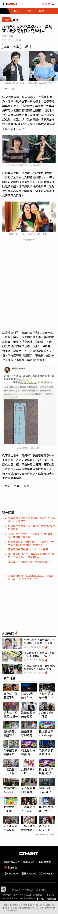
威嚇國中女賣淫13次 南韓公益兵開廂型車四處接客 (31, 527)
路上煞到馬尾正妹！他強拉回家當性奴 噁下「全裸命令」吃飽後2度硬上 (31, 555)
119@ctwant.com (29, 578)
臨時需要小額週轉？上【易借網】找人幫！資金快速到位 (10, 733)
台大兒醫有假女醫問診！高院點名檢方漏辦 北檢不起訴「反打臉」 (29, 790)
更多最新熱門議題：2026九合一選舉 (28, 549)
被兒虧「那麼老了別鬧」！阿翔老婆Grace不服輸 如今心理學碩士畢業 (10, 695)
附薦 (26, 46)
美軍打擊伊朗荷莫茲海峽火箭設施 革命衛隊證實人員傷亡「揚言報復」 (11, 790)
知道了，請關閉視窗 (48, 898)
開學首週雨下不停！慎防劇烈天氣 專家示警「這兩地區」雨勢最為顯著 (11, 809)
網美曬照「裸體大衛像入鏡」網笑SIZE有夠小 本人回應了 (31, 519)
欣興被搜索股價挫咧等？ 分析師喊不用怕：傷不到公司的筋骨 (46, 752)
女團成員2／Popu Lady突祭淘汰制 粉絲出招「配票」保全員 (28, 771)
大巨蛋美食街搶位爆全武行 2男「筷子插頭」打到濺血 (10, 828)
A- (13, 88)
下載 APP (45, 3)
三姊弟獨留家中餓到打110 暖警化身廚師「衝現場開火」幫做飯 (28, 828)
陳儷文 (12, 36)
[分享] (3, 889)
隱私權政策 (45, 862)
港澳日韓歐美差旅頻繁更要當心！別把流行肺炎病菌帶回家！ (28, 714)
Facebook (13, 873)
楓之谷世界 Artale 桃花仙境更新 (46, 733)
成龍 (6, 46)
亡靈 (16, 46)
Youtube (31, 873)
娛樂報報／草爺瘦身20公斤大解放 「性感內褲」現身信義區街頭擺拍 (29, 733)
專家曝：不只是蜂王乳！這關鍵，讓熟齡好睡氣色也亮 (29, 562)
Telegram (48, 873)
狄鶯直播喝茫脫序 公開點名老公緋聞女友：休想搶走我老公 (30, 535)
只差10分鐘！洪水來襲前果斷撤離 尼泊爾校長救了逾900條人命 (28, 695)
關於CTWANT (11, 862)
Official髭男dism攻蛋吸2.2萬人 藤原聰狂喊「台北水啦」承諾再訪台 (46, 790)
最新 (16, 11)
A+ (6, 88)
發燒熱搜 (12, 867)
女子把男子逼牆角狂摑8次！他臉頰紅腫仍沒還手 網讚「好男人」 (10, 752)
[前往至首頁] (10, 3)
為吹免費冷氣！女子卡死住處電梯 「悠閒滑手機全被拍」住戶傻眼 (47, 809)
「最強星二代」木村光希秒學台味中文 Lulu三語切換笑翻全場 (10, 771)
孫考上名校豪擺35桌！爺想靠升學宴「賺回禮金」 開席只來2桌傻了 (10, 714)
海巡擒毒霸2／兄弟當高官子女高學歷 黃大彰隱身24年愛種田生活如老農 (31, 543)
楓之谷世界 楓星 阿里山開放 (28, 752)
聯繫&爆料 (29, 862)
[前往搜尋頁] (53, 3)
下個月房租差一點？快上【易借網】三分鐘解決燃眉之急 (46, 695)
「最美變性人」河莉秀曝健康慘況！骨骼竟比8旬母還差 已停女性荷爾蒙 (28, 809)
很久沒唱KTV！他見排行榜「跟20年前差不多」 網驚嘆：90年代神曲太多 (46, 828)
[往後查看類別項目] (51, 11)
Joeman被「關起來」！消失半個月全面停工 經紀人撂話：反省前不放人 (46, 714)
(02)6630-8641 (35, 575)
